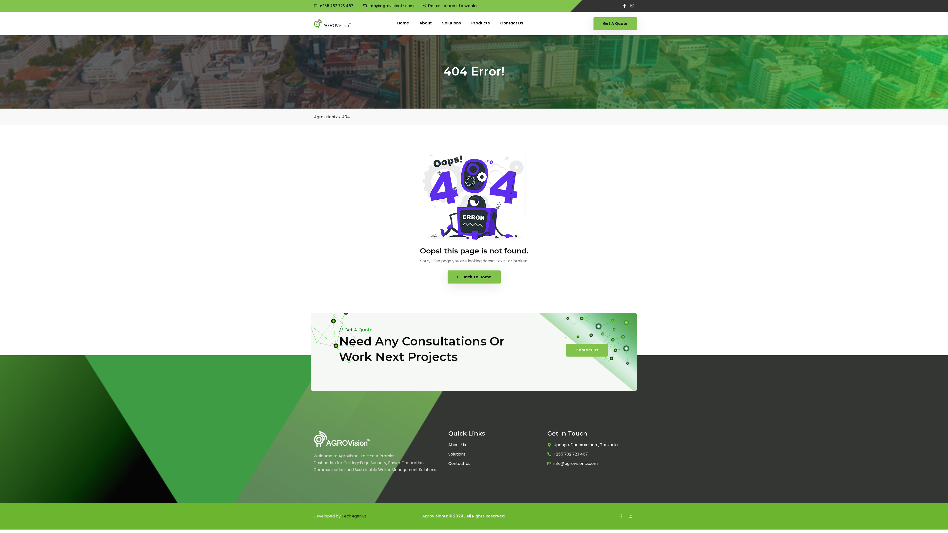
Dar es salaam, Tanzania (452, 5)
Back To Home (476, 277)
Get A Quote (615, 23)
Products (480, 23)
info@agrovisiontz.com (391, 5)
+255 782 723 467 (336, 5)
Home (403, 23)
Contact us (511, 23)
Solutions (451, 23)
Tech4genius (354, 516)
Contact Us (586, 350)
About (425, 23)
